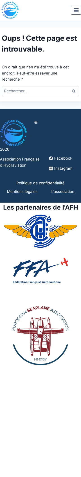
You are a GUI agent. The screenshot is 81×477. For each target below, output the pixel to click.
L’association (62, 191)
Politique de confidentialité (40, 183)
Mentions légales (22, 191)
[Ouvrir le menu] (76, 10)
